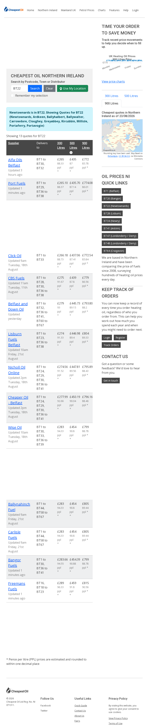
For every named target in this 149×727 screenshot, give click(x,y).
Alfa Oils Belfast (15, 162)
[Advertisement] (49, 43)
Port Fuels (16, 183)
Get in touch (111, 380)
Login (135, 10)
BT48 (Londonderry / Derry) (120, 243)
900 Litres (111, 103)
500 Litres (131, 96)
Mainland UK (68, 10)
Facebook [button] (46, 705)
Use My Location (74, 88)
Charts (102, 10)
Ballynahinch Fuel (18, 507)
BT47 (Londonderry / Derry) (120, 236)
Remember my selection (31, 96)
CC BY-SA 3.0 (124, 156)
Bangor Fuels (14, 562)
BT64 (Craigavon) (114, 250)
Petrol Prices (86, 10)
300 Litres (111, 96)
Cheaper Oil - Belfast (18, 400)
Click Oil (14, 255)
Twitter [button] (44, 710)
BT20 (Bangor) (112, 198)
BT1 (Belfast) (111, 191)
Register (120, 337)
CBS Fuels (16, 278)
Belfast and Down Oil (18, 306)
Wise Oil (15, 427)
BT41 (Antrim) (112, 228)
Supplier (13, 143)
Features (114, 10)
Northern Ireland (47, 10)
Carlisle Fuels (14, 535)
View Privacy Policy (118, 718)
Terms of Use (115, 723)
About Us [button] (79, 715)
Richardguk (113, 156)
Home (30, 10)
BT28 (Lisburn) (112, 213)
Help (125, 10)
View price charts (113, 81)
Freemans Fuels (16, 586)
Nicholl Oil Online (16, 370)
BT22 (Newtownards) (116, 206)
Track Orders (111, 345)
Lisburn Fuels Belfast (15, 339)
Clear (49, 88)
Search (35, 88)
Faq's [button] (77, 720)
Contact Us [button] (80, 710)
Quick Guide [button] (80, 705)
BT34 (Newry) (112, 221)
